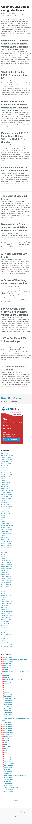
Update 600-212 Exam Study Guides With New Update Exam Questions (14, 104)
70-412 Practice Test (6, 646)
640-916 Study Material (7, 490)
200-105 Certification (6, 494)
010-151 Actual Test (6, 547)
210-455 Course (5, 504)
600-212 (4, 49)
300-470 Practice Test (6, 576)
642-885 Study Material (7, 525)
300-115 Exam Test (6, 479)
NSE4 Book (4, 519)
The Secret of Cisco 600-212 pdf (14, 197)
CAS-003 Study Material (7, 631)
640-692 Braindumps (6, 566)
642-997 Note (4, 521)
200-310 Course (5, 469)
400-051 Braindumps (6, 461)
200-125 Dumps (5, 453)
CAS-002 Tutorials (5, 553)
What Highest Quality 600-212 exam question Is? (14, 75)
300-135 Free (4, 500)
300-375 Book (4, 590)
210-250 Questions (6, 633)
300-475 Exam (5, 586)
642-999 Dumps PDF (6, 545)
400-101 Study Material (7, 455)
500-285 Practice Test (6, 611)
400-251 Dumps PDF (6, 475)
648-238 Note (4, 486)
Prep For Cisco (11, 398)
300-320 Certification (6, 459)
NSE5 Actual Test (5, 512)
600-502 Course (5, 609)
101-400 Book (4, 625)
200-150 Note (4, 592)
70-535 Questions (5, 598)
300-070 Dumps (5, 488)
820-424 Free (4, 605)
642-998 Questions (6, 527)
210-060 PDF (4, 502)
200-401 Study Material (7, 560)
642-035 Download (6, 533)
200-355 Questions (6, 457)
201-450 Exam (5, 621)
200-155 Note (4, 557)
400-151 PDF (4, 537)
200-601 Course (5, 574)
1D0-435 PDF (4, 607)
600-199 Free (4, 570)
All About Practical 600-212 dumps (14, 368)
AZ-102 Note (4, 627)
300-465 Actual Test (6, 582)
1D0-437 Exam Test (6, 619)
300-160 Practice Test (6, 506)
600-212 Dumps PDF (6, 580)
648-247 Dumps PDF (6, 615)
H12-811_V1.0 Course (7, 644)
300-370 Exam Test (6, 514)
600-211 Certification (6, 564)
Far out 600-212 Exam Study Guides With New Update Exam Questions (14, 311)
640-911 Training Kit (6, 543)
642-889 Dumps (5, 559)
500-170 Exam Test (6, 584)
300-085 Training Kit (6, 508)
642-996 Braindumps (6, 496)
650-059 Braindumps (6, 531)
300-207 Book (4, 484)
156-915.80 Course (6, 539)
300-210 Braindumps (6, 601)
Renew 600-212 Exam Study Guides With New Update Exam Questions (14, 227)
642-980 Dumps (5, 523)
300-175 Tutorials (5, 588)
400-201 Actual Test (6, 477)
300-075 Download (6, 463)
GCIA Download (5, 639)
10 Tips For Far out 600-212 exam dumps (14, 339)
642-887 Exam (5, 551)
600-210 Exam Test (6, 549)
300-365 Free (4, 535)
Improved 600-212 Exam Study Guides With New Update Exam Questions (14, 43)
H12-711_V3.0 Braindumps (8, 637)
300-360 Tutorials (5, 518)
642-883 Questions (6, 492)
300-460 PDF (4, 572)
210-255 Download (6, 603)
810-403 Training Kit (6, 578)
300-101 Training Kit (6, 473)
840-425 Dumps (5, 594)
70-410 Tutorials (5, 623)
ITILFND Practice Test (7, 541)
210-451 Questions (6, 562)
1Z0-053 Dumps (5, 629)
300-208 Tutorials (5, 482)
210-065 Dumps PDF (6, 510)
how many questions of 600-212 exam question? (14, 169)
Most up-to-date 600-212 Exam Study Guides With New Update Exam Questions (14, 137)
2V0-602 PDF (4, 642)
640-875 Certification (6, 529)
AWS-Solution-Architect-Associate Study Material (13, 596)
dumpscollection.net (16, 820)
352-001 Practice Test (6, 471)
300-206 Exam (5, 480)
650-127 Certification (6, 599)
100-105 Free (4, 465)
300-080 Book (4, 555)
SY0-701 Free (4, 640)
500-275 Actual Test (6, 617)
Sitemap (14, 816)
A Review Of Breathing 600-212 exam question (14, 281)
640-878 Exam (5, 516)
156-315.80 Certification (7, 635)
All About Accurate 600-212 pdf (14, 255)
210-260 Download (6, 498)
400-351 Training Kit (6, 613)
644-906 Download (6, 568)
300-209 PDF (4, 467)
